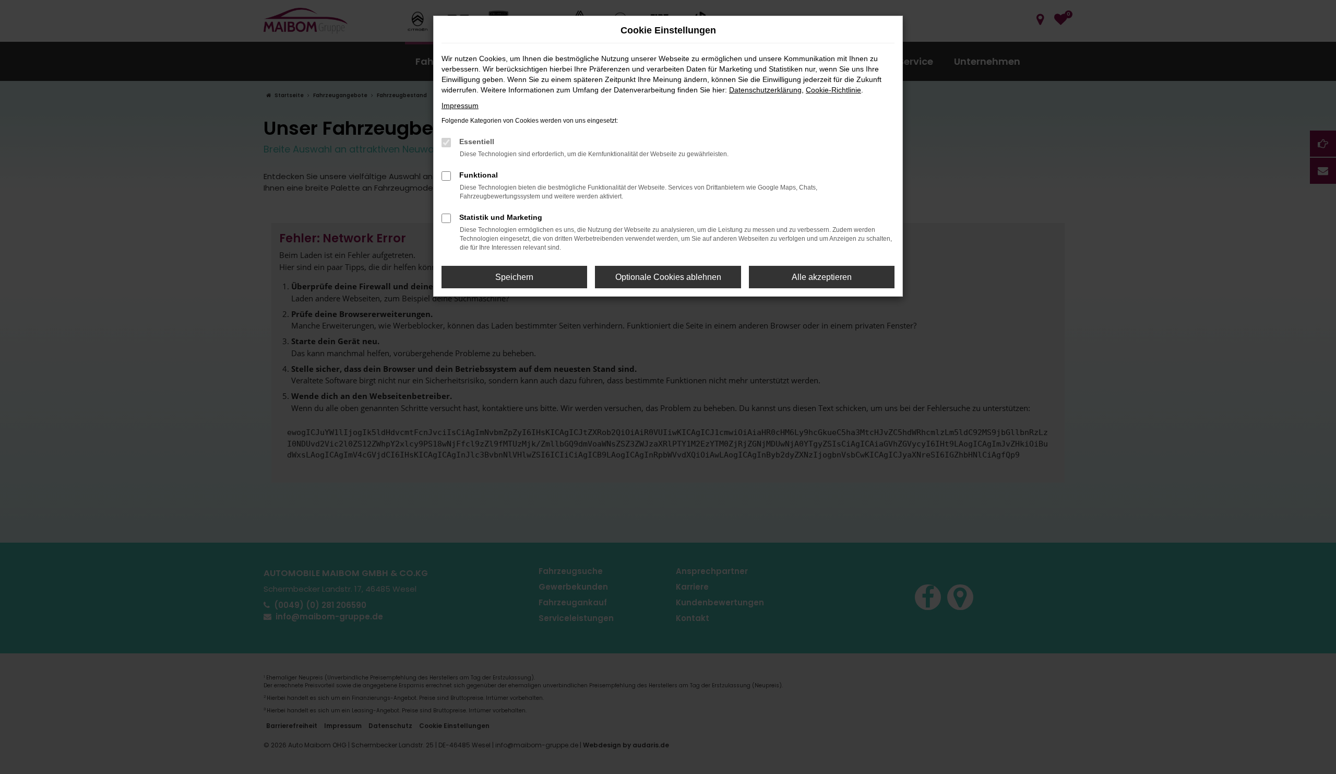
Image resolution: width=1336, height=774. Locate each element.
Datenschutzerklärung (765, 90)
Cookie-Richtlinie (833, 90)
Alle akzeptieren (822, 277)
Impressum (460, 105)
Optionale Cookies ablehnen (668, 277)
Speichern (514, 277)
